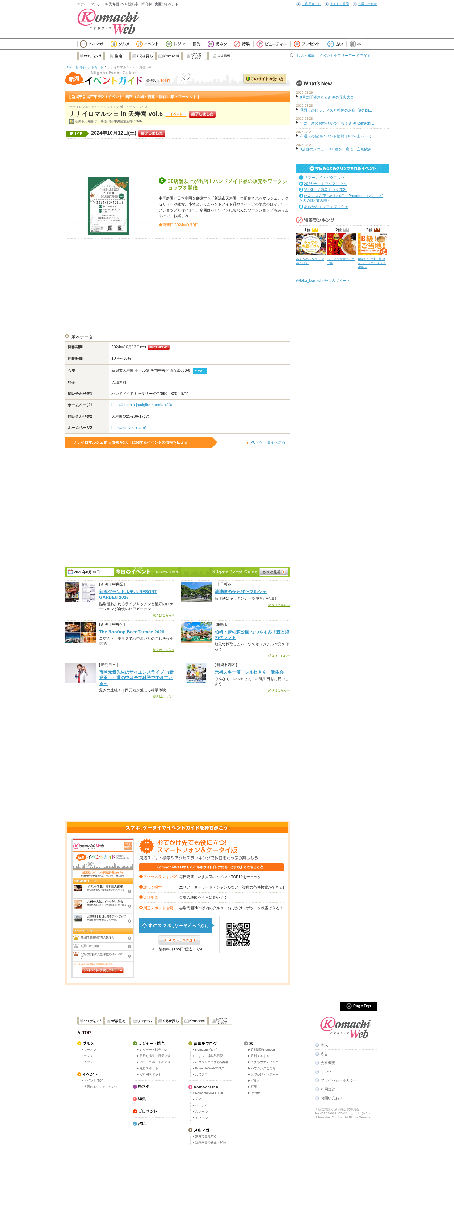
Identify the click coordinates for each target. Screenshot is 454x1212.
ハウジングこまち (263, 1068)
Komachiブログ (206, 1049)
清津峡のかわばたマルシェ (241, 591)
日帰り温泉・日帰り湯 (155, 1056)
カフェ (88, 1062)
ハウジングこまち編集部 (212, 1062)
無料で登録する (206, 1136)
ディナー (201, 1099)
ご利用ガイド (311, 4)
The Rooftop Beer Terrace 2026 (131, 631)
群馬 (254, 1086)
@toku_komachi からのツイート (323, 280)
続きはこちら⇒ (163, 615)
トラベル (201, 1117)
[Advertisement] (177, 157)
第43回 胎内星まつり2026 (325, 190)
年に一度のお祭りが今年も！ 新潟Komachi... (337, 123)
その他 (255, 1093)
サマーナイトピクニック (324, 177)
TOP (68, 67)
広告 (324, 1054)
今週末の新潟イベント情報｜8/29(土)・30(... (337, 136)
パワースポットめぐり (155, 1062)
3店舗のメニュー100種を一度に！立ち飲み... (337, 149)
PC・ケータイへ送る (267, 442)
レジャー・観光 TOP (154, 1049)
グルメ (255, 1080)
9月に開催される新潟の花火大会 (327, 97)
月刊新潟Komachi (263, 1049)
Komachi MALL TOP (209, 1093)
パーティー (203, 1105)
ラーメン (90, 1049)
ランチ (88, 1056)
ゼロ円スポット (150, 1074)
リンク (326, 1072)
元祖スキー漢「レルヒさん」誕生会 (249, 671)
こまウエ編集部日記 (209, 1056)
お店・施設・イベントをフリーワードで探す (333, 55)
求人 (324, 1045)
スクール (201, 1111)
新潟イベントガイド (89, 67)
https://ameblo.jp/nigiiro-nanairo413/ (141, 405)
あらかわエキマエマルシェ (326, 207)
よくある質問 (339, 4)
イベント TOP (94, 1080)
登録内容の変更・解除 (210, 1142)
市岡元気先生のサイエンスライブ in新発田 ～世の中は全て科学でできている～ (136, 677)
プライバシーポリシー (339, 1080)
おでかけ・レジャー (265, 1074)
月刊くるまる (260, 1056)
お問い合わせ (367, 4)
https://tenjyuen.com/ (128, 427)
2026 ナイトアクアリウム (325, 184)
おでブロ (201, 1074)
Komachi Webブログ (209, 1068)
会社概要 (328, 1063)
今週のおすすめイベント (101, 1086)
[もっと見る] (273, 572)
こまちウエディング (265, 1062)
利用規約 (328, 1089)
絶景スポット (149, 1068)
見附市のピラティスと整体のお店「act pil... (336, 110)
